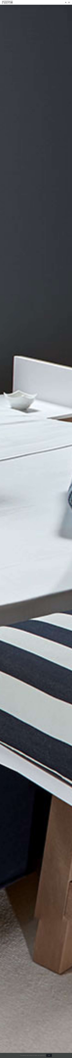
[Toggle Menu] (69, 2)
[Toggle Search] (65, 2)
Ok (49, 1055)
